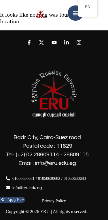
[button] (75, 13)
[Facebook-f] (29, 42)
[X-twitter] (41, 42)
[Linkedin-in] (66, 42)
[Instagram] (79, 42)
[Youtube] (54, 42)
